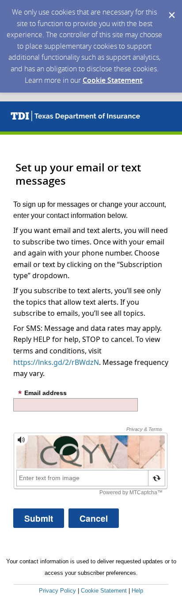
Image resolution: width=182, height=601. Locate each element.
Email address (45, 392)
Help (137, 590)
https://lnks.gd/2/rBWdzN (56, 362)
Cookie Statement (112, 80)
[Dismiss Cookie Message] (171, 8)
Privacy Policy (57, 590)
